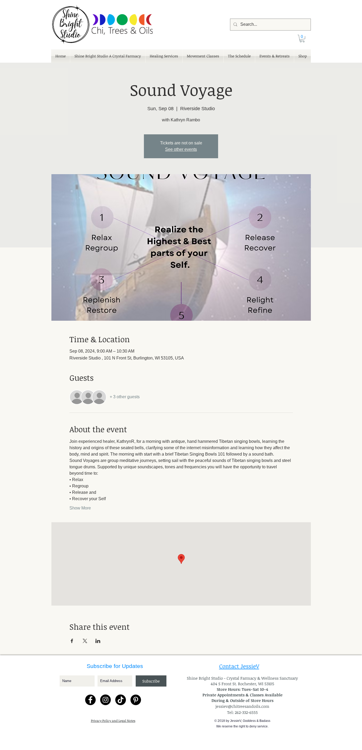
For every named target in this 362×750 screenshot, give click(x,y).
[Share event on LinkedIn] (97, 641)
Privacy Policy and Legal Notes (113, 720)
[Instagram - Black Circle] (105, 700)
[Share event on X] (84, 641)
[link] (302, 38)
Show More (80, 508)
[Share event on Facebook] (71, 641)
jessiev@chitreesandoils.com (242, 706)
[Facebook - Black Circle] (90, 700)
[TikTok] (120, 700)
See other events (181, 149)
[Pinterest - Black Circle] (135, 700)
